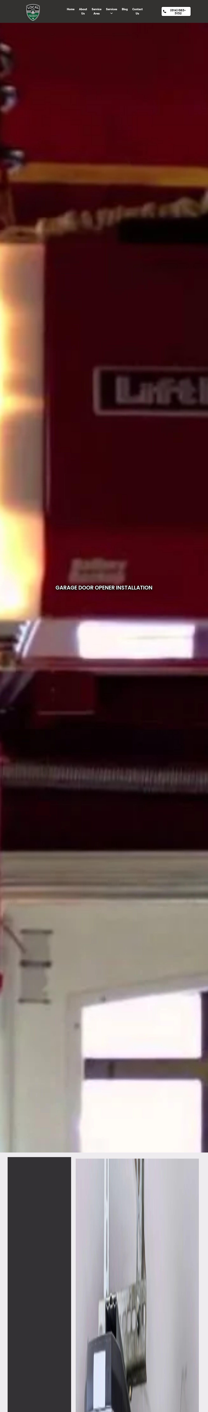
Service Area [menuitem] (96, 11)
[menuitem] (111, 11)
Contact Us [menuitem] (137, 11)
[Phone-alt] (202, 427)
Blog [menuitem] (125, 9)
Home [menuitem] (70, 9)
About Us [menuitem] (83, 11)
